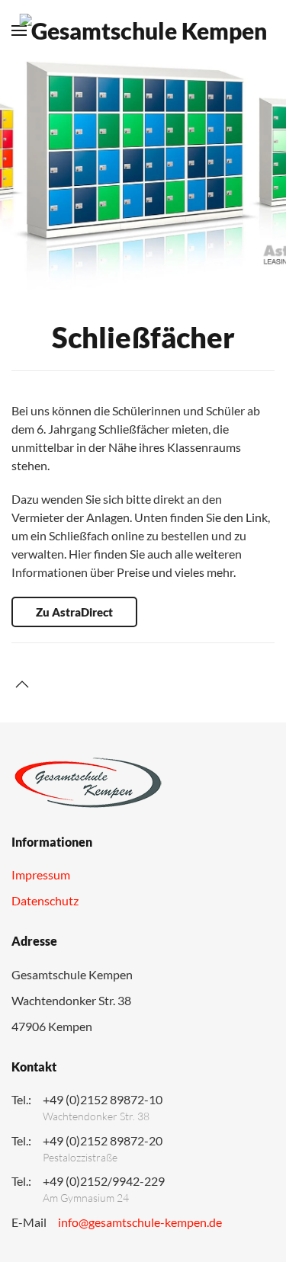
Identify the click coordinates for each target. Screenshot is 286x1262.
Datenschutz (45, 900)
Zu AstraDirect (74, 612)
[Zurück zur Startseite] (143, 30)
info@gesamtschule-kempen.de (140, 1222)
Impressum (40, 874)
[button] (22, 684)
